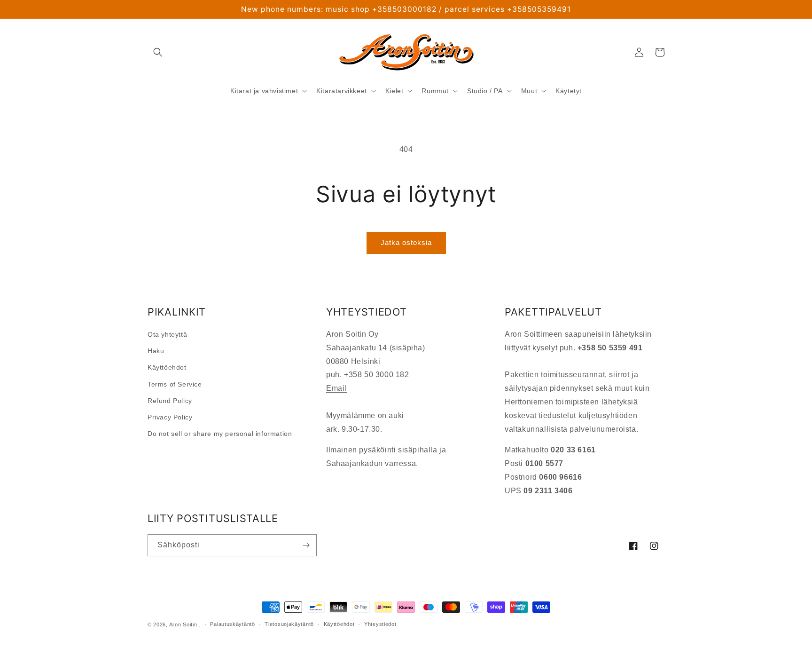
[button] (158, 52)
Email (336, 388)
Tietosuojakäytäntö (289, 624)
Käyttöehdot (167, 367)
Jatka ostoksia (406, 242)
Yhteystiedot (380, 624)
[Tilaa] (306, 545)
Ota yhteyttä (167, 334)
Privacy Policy (170, 417)
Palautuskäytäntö (232, 624)
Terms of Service (175, 384)
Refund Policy (170, 400)
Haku (156, 351)
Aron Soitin (183, 624)
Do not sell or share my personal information (220, 433)
